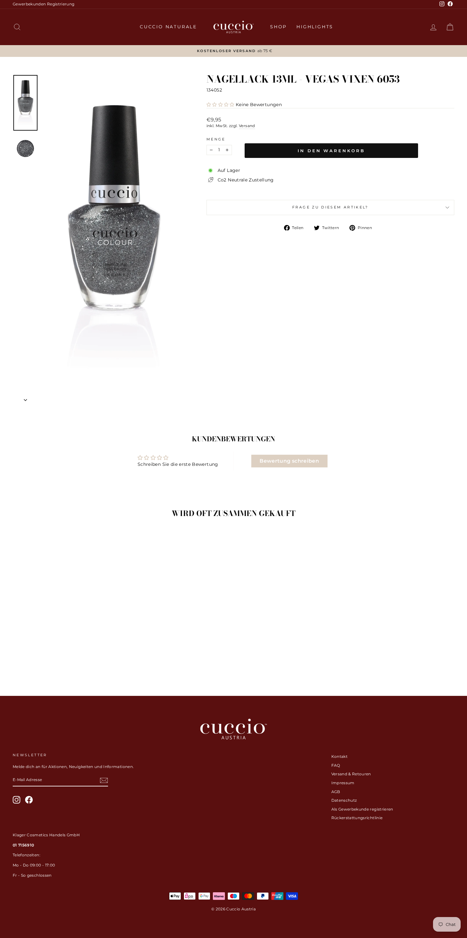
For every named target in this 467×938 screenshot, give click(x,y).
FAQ (335, 765)
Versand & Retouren (351, 773)
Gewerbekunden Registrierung (43, 4)
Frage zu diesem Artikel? (330, 207)
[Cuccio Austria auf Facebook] (29, 800)
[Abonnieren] (104, 780)
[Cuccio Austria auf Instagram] (16, 800)
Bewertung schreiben (289, 461)
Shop (278, 27)
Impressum (343, 782)
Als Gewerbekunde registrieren (362, 809)
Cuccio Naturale (168, 27)
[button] (220, 104)
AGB (335, 791)
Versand (247, 125)
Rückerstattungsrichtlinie (357, 817)
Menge (216, 139)
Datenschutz (344, 800)
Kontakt (339, 756)
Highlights (314, 27)
